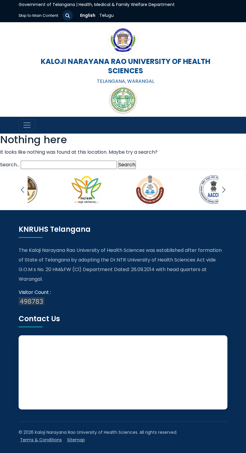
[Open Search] (67, 15)
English (87, 15)
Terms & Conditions (41, 440)
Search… (10, 164)
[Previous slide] (22, 189)
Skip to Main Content (38, 15)
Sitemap (76, 440)
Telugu (106, 15)
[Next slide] (223, 189)
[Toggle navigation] (27, 125)
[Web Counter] (123, 301)
